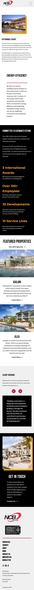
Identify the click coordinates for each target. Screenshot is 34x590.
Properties (6, 542)
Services (5, 545)
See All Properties (16, 247)
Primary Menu (30, 3)
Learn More (16, 300)
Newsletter (6, 560)
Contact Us (11, 501)
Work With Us (6, 557)
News (4, 551)
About (4, 548)
